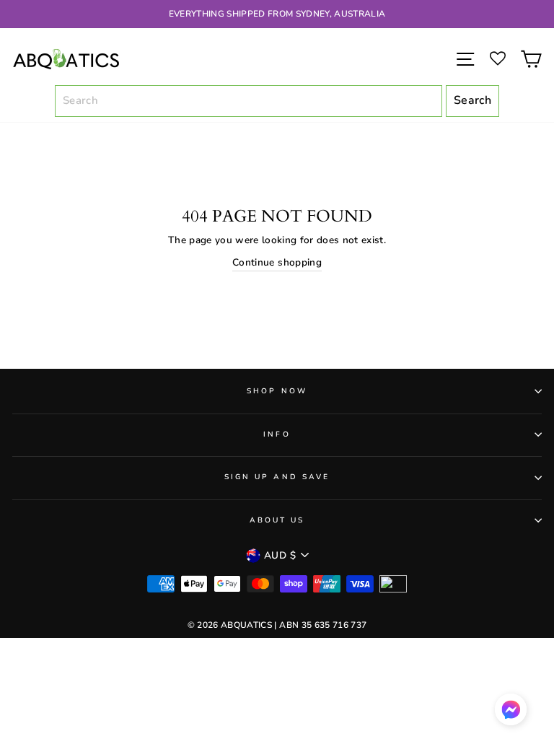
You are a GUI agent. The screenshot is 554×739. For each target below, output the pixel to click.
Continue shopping (277, 262)
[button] (511, 713)
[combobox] (249, 101)
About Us (277, 520)
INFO (276, 434)
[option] (277, 14)
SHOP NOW (277, 391)
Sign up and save (277, 477)
